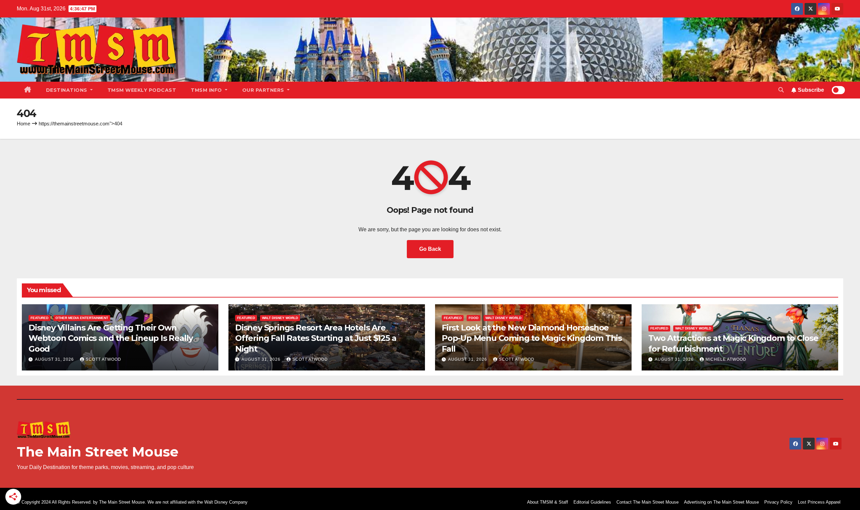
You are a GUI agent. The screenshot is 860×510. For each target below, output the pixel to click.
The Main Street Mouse (97, 451)
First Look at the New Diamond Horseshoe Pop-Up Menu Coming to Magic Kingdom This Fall (532, 338)
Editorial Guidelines (592, 502)
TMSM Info (207, 90)
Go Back (430, 249)
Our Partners (264, 90)
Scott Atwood (103, 359)
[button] (781, 90)
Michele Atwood (725, 359)
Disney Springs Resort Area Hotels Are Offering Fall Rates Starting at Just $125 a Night (315, 338)
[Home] (28, 90)
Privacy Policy (778, 502)
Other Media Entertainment (81, 318)
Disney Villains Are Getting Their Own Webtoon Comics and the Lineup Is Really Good (111, 338)
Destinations (67, 90)
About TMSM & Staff (547, 502)
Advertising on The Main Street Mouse (721, 502)
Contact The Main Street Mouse (647, 502)
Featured (39, 318)
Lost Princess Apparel (819, 502)
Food (473, 318)
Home (23, 123)
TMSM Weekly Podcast (142, 90)
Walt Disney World (280, 318)
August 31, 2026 (55, 359)
